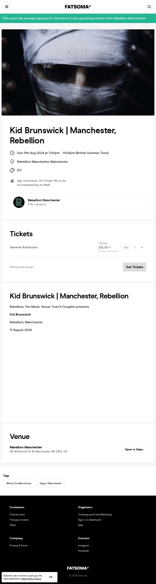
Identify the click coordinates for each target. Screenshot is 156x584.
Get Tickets (134, 267)
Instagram (83, 545)
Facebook (83, 550)
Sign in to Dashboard (89, 519)
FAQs (13, 525)
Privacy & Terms (19, 545)
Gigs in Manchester (51, 483)
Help (80, 525)
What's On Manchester (19, 483)
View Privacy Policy (31, 578)
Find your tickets (19, 519)
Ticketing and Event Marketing (95, 514)
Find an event (17, 514)
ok (51, 577)
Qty (126, 247)
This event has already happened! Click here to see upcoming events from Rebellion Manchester (74, 18)
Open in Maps (134, 449)
